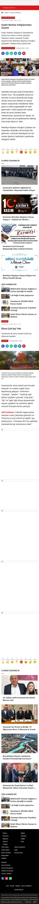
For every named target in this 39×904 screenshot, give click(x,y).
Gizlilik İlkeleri (18, 889)
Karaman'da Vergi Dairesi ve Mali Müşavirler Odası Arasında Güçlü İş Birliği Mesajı (19, 786)
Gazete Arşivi (18, 852)
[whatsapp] (11, 53)
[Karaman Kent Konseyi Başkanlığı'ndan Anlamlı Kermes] (19, 233)
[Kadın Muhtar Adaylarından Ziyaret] (19, 67)
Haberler (6, 12)
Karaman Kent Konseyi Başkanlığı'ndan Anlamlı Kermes (18, 247)
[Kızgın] (21, 149)
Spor (22, 841)
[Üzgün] (35, 149)
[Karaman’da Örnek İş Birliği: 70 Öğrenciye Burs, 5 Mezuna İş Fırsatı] (19, 714)
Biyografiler (5, 855)
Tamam (34, 902)
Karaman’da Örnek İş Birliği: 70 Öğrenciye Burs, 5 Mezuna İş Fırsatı (19, 728)
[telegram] (15, 53)
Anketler (4, 862)
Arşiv (16, 850)
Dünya (5, 833)
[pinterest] (23, 53)
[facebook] (3, 53)
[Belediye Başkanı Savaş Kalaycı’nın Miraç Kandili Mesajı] (19, 263)
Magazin (5, 838)
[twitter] (7, 53)
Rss (7, 886)
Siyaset (5, 841)
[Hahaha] (26, 149)
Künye (12, 886)
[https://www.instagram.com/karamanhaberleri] (6, 878)
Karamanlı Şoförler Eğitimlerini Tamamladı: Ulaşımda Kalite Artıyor (19, 189)
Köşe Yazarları (6, 852)
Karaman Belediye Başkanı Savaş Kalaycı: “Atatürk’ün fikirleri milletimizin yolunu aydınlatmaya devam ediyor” (18, 218)
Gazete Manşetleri (7, 868)
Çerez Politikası (26, 886)
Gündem (23, 836)
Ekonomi (5, 836)
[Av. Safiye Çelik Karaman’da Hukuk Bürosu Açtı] (19, 685)
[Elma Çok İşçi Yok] (19, 360)
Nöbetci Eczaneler (7, 871)
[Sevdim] (12, 149)
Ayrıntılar (28, 902)
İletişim (18, 886)
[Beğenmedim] (17, 149)
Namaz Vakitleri (6, 873)
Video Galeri (5, 850)
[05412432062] (10, 878)
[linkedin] (19, 53)
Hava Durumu (5, 865)
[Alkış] (8, 149)
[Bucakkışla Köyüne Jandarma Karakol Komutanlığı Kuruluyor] (19, 743)
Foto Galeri (5, 847)
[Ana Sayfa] (2, 13)
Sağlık (23, 838)
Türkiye (5, 844)
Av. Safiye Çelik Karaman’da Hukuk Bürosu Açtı (19, 699)
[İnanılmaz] (30, 149)
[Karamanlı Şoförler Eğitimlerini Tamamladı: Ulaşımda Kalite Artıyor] (19, 175)
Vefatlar (3, 858)
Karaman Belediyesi (15, 12)
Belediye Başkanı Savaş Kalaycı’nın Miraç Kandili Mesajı (19, 276)
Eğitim (23, 833)
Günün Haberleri (19, 847)
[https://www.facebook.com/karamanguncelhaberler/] (2, 878)
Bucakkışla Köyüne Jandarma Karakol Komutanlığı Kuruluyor (17, 757)
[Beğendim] (3, 149)
